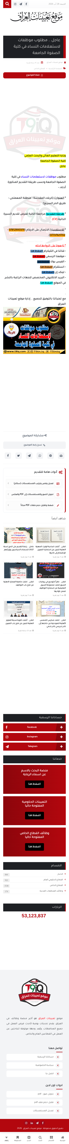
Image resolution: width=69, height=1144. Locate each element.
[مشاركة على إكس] (18, 455)
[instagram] (26, 1123)
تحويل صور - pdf (46, 1094)
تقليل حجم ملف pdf (44, 1102)
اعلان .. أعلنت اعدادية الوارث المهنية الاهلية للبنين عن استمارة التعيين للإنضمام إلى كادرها (51, 550)
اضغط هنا (36, 251)
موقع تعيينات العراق (32, 1128)
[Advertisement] (34, 115)
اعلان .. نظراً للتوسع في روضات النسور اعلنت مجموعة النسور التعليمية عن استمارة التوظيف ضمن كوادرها (52, 587)
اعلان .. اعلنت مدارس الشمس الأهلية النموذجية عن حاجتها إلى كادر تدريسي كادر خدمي (52, 623)
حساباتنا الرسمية (46, 1057)
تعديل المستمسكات (43, 1111)
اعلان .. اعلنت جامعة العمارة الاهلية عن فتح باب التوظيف (19, 583)
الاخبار (60, 874)
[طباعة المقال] (61, 455)
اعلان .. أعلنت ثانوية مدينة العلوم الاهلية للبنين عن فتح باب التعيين (19, 622)
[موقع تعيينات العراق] (36, 18)
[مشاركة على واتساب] (40, 455)
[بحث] (7, 4)
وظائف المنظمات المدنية (51, 891)
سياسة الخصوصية (45, 1065)
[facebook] (42, 1123)
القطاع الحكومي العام (53, 880)
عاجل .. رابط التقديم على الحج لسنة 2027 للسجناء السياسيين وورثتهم (19, 548)
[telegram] (37, 1123)
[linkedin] (31, 1123)
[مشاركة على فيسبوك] (8, 455)
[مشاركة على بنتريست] (50, 455)
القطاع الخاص (56, 885)
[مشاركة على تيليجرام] (29, 455)
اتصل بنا (50, 1074)
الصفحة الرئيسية (55, 69)
